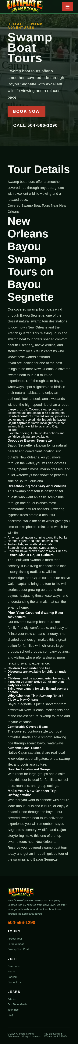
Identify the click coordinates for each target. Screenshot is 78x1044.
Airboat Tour (15, 938)
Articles (12, 999)
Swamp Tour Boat (18, 949)
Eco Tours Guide (17, 1004)
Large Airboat (16, 943)
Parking (12, 976)
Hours (11, 971)
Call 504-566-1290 (35, 125)
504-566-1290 (21, 922)
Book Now (26, 111)
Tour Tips (13, 1009)
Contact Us (14, 982)
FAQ (10, 1014)
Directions (14, 966)
